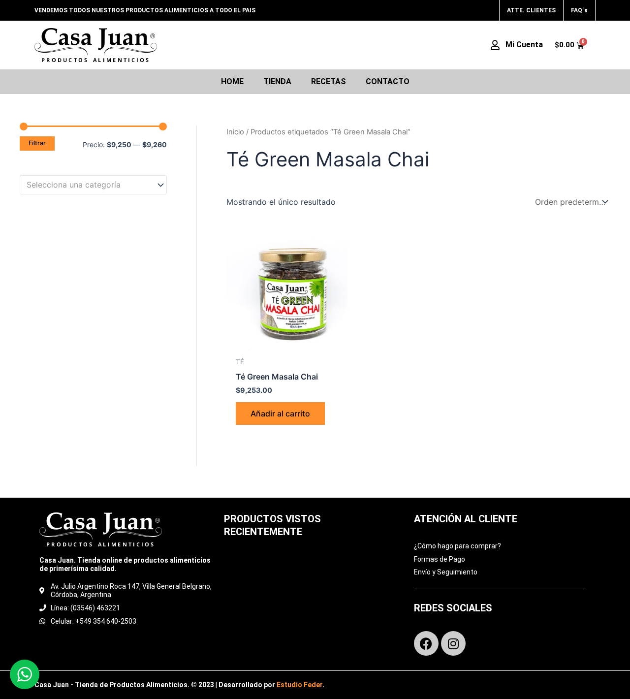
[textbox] (89, 185)
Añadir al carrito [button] (280, 413)
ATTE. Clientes (531, 10)
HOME (232, 81)
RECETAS (328, 81)
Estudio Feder (299, 685)
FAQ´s (579, 10)
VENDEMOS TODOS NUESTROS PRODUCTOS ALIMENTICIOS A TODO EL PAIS (144, 10)
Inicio (235, 131)
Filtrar (37, 143)
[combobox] (93, 185)
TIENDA (277, 81)
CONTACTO (388, 81)
